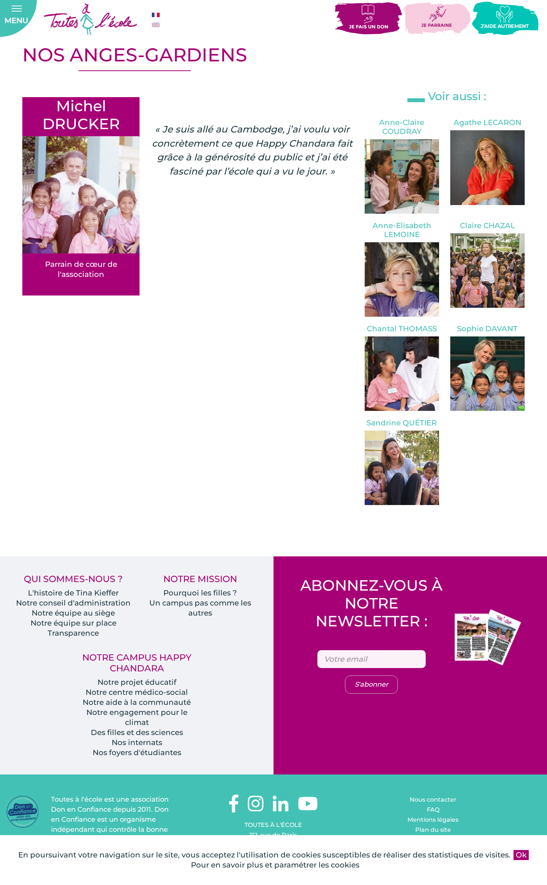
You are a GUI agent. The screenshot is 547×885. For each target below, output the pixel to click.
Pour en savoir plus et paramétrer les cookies (275, 864)
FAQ (433, 809)
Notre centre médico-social (137, 692)
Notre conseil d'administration (73, 602)
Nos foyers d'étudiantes (137, 752)
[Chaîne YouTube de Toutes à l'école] (308, 808)
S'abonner (371, 684)
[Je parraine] (437, 17)
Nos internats (137, 742)
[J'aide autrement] (505, 17)
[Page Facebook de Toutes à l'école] (234, 808)
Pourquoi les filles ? (200, 592)
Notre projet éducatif (136, 682)
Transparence (73, 633)
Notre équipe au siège (73, 612)
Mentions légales (432, 819)
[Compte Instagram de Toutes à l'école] (255, 808)
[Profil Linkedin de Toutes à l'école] (280, 808)
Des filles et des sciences (137, 732)
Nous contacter (433, 799)
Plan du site (433, 829)
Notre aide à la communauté (137, 702)
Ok (521, 854)
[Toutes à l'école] (90, 19)
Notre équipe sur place (73, 623)
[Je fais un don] (369, 17)
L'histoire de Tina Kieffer (73, 592)
